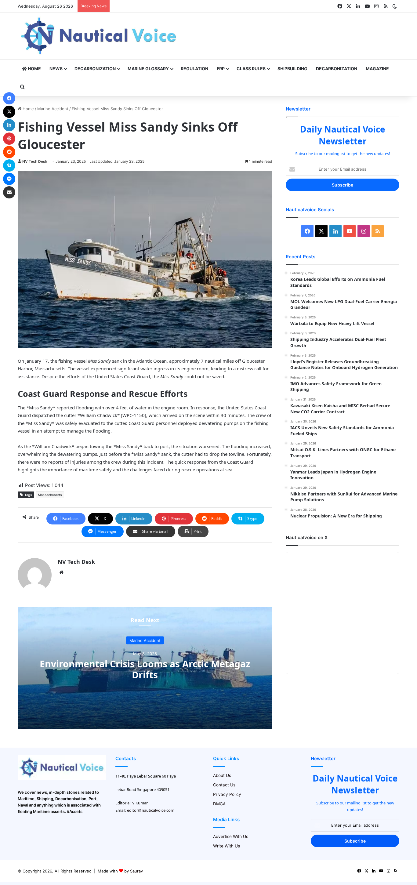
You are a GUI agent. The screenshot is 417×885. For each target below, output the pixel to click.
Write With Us (226, 845)
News (56, 68)
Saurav (136, 871)
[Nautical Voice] (99, 36)
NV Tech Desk (34, 161)
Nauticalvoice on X (307, 537)
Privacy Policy (227, 794)
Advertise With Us (230, 836)
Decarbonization (95, 68)
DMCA (219, 803)
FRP (221, 68)
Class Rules (251, 68)
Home (34, 68)
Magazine (377, 68)
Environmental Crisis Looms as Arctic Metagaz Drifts (145, 669)
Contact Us (224, 784)
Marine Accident (52, 108)
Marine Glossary (148, 68)
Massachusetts (50, 495)
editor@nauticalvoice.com (150, 810)
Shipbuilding (292, 68)
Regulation (194, 68)
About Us (222, 775)
